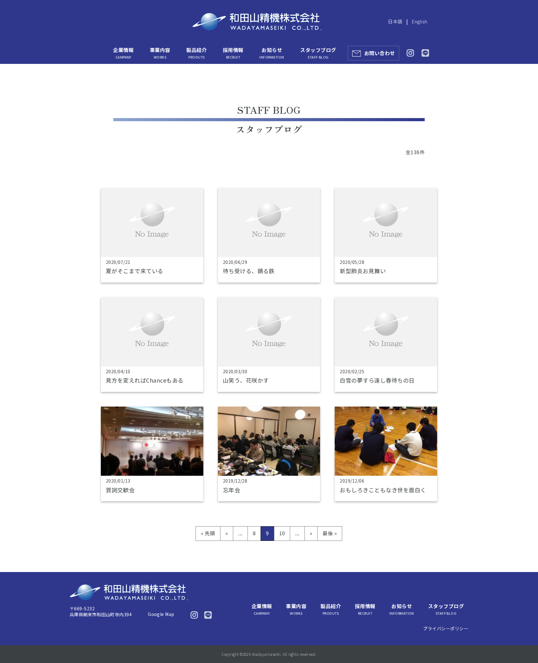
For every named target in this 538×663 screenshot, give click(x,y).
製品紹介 (196, 53)
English (419, 21)
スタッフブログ (318, 53)
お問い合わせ (379, 53)
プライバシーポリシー (445, 628)
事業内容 (160, 53)
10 (282, 533)
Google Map (161, 614)
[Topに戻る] (524, 645)
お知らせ (271, 53)
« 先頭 (208, 533)
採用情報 (233, 53)
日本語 (395, 21)
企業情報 (123, 53)
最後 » (330, 533)
